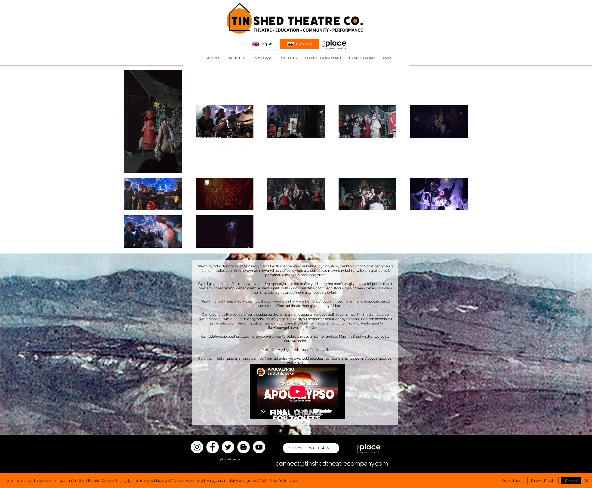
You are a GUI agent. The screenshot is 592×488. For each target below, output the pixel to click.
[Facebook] (212, 447)
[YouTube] (259, 447)
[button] (237, 58)
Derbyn (571, 480)
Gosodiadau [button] (513, 480)
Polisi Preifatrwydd (284, 480)
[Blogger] (243, 447)
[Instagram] (197, 447)
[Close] (586, 480)
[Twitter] (228, 447)
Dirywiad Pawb (543, 480)
